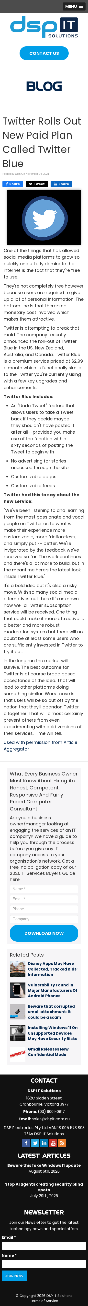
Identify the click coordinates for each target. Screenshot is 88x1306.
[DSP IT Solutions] (44, 26)
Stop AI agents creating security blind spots (44, 1186)
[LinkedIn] (44, 1143)
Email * (9, 1237)
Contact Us (44, 53)
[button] (74, 6)
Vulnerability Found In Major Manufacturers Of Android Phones (52, 990)
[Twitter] (35, 1143)
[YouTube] (53, 1143)
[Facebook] (26, 1143)
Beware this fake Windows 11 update (44, 1165)
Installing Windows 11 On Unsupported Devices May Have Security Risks (53, 1033)
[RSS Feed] (62, 1143)
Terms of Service (44, 1301)
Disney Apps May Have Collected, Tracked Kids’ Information (53, 969)
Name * (9, 1255)
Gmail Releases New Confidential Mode (48, 1051)
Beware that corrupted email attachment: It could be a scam (51, 1012)
